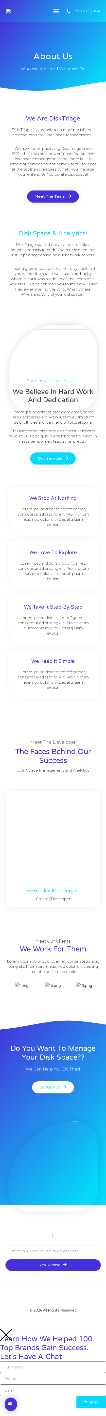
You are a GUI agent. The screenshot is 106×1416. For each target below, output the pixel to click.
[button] (56, 11)
